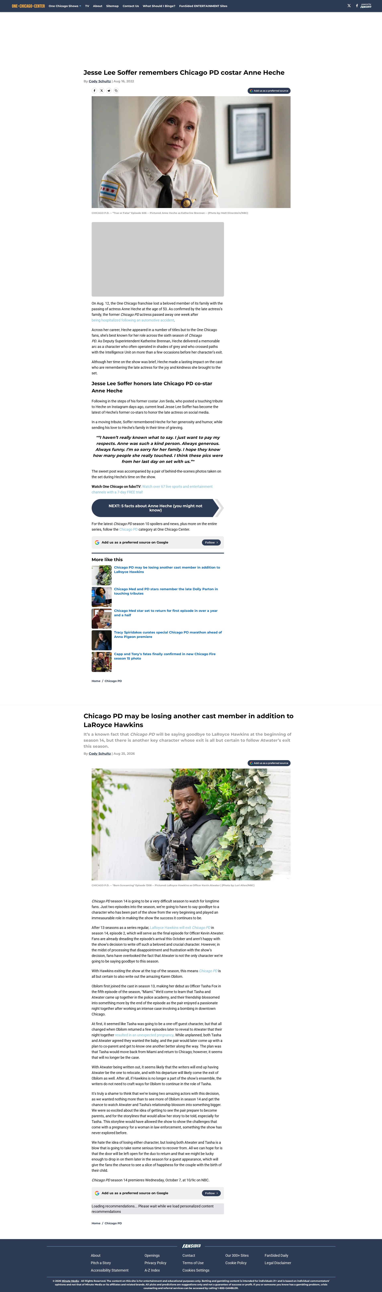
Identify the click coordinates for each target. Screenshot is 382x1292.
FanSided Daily (276, 1255)
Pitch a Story (101, 1263)
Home (96, 681)
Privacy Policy (155, 1263)
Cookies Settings (195, 1270)
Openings (152, 1255)
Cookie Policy (236, 1263)
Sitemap (112, 6)
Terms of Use (193, 1263)
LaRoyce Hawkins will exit (180, 927)
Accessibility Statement (110, 1270)
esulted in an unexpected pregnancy (144, 1035)
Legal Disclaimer (278, 1263)
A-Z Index (152, 1270)
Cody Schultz (100, 81)
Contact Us (131, 6)
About (97, 6)
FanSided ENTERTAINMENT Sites (203, 6)
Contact (188, 1255)
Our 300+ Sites (237, 1255)
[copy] (116, 90)
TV (87, 6)
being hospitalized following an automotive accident (133, 320)
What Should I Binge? (159, 6)
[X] (349, 5)
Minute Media (70, 1280)
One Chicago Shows (63, 6)
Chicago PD (128, 529)
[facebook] (357, 5)
